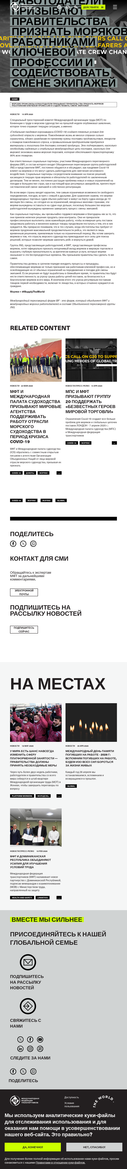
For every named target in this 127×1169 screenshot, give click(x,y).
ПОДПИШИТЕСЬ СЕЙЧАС (24, 629)
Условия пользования (71, 1104)
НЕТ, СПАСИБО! (94, 1147)
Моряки (85, 443)
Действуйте (91, 7)
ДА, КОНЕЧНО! (33, 1147)
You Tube (40, 1039)
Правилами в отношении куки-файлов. (60, 1162)
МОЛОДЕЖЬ (43, 796)
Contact (28, 1007)
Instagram (30, 1049)
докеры (30, 473)
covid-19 (16, 473)
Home (15, 99)
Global (61, 500)
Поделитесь (32, 534)
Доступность (71, 1097)
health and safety (22, 897)
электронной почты (24, 592)
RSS (40, 1049)
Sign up (28, 963)
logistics (42, 897)
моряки (43, 473)
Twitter (20, 1039)
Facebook (30, 1039)
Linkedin (20, 1049)
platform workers (22, 796)
